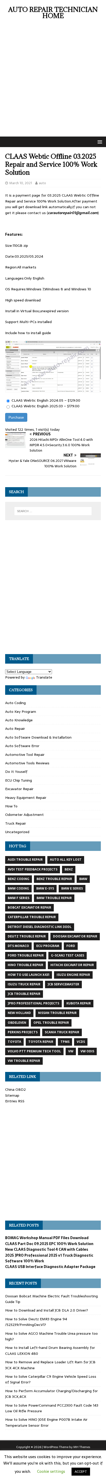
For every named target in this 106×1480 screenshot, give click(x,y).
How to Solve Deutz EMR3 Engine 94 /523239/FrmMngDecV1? (36, 1321)
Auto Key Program (20, 711)
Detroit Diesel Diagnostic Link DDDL (40, 926)
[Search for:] (53, 511)
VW (70, 1051)
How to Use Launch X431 (28, 974)
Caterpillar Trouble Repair (32, 917)
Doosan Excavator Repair (75, 936)
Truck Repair (15, 823)
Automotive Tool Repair (25, 754)
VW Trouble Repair (24, 1060)
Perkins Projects (23, 1032)
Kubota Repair (78, 1003)
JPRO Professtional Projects (33, 1003)
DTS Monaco (18, 946)
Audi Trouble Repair (25, 859)
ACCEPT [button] (81, 1471)
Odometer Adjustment (24, 814)
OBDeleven (17, 1022)
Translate (44, 677)
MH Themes (81, 1447)
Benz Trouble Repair (54, 879)
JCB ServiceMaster (63, 984)
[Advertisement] (53, 81)
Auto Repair (15, 728)
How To (11, 806)
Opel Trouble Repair (51, 1022)
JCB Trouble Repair (24, 993)
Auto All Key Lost (66, 859)
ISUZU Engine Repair (73, 974)
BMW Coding (18, 888)
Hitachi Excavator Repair (72, 965)
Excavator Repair (19, 789)
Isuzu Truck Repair (24, 984)
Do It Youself (16, 771)
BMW (83, 879)
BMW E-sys (45, 888)
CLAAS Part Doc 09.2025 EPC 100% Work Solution (49, 1244)
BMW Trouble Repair (54, 898)
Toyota (14, 1041)
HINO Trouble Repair (25, 965)
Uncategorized (17, 832)
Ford (70, 946)
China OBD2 (15, 1089)
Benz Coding (18, 879)
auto (42, 183)
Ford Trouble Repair (26, 955)
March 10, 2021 (20, 183)
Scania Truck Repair (62, 1032)
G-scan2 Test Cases (67, 955)
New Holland (19, 1013)
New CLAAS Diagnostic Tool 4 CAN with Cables (46, 1249)
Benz (69, 869)
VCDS (81, 1041)
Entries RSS (14, 1101)
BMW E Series (72, 888)
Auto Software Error (22, 746)
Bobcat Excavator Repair (29, 907)
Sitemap (12, 1095)
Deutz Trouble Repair (27, 936)
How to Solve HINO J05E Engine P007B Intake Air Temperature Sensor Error (46, 1422)
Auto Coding (15, 703)
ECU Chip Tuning (18, 780)
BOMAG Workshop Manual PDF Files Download (47, 1238)
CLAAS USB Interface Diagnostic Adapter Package (50, 1267)
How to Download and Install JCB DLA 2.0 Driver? (46, 1310)
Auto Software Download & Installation (38, 737)
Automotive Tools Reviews (27, 763)
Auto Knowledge (19, 720)
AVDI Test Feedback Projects (32, 869)
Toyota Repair (40, 1041)
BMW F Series (18, 898)
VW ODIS (87, 1051)
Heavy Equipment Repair (25, 797)
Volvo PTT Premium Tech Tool (34, 1051)
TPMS (64, 1041)
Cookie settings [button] (51, 1471)
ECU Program (47, 946)
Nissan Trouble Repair (57, 1013)
